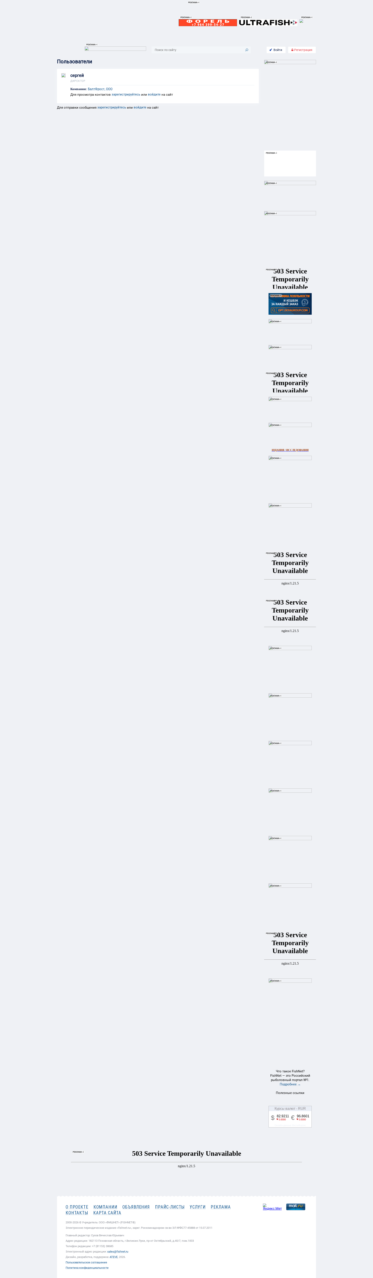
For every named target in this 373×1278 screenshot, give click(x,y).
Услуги (197, 1207)
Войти (277, 50)
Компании (105, 1207)
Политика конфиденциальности (87, 1267)
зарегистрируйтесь (126, 94)
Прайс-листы (170, 1207)
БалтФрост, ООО (100, 89)
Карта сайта (107, 1212)
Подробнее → (290, 1084)
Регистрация (303, 50)
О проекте (77, 1207)
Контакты (77, 1212)
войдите (154, 94)
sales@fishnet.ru (117, 1251)
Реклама (221, 1207)
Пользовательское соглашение (86, 1262)
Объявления (136, 1207)
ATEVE (114, 1257)
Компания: (78, 89)
